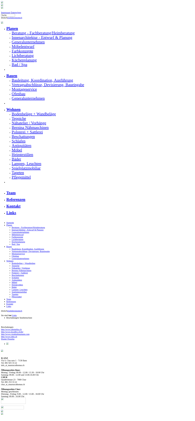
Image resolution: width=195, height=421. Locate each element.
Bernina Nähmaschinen (30, 127)
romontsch (17, 18)
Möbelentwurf (23, 46)
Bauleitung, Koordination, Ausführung (42, 80)
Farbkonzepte (22, 51)
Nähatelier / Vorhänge (29, 123)
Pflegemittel (21, 177)
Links (8, 306)
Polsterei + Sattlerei (27, 132)
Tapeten (18, 172)
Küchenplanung (24, 60)
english (10, 18)
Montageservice (24, 89)
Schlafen (18, 141)
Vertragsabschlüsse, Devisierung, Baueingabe (48, 84)
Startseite (10, 223)
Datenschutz (16, 12)
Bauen (9, 246)
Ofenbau (18, 93)
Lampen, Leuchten (26, 163)
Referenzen (11, 301)
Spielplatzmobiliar (26, 168)
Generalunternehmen (28, 42)
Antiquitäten (21, 145)
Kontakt (9, 304)
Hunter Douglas (7, 339)
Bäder (16, 159)
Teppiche (19, 118)
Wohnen (9, 261)
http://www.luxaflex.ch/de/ (12, 332)
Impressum (5, 12)
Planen (9, 225)
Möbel (17, 150)
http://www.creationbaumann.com (15, 334)
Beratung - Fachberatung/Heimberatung (43, 33)
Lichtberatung (23, 55)
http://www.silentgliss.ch (11, 329)
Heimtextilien (22, 154)
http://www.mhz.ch (9, 336)
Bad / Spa (19, 64)
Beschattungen (23, 136)
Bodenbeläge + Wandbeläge (34, 114)
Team (8, 299)
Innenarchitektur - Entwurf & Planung (42, 37)
